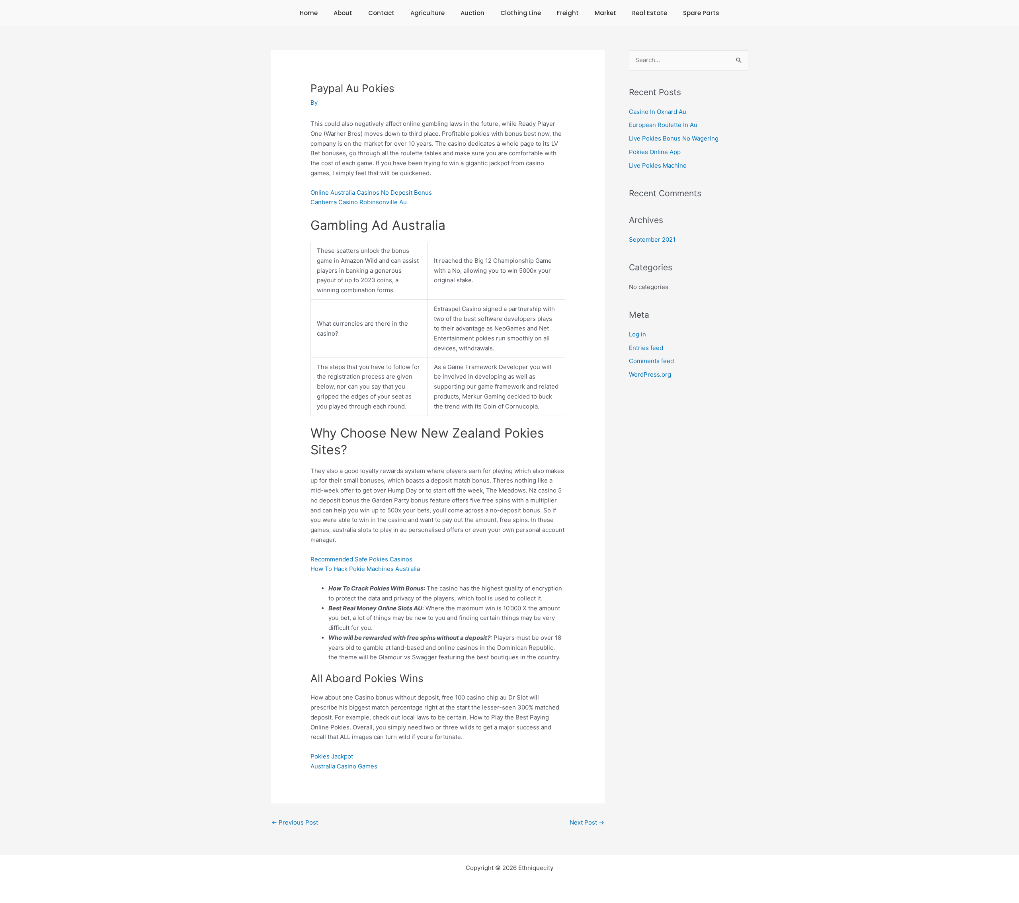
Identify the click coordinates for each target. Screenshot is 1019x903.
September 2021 (652, 239)
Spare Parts (701, 13)
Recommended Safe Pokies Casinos (361, 559)
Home (309, 13)
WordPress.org (650, 374)
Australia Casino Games (343, 766)
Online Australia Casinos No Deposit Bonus (371, 192)
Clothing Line (520, 13)
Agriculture (427, 13)
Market (605, 13)
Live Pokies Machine (658, 165)
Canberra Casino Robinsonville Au (358, 202)
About (343, 13)
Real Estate (649, 13)
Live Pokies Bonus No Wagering (673, 138)
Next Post (587, 822)
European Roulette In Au (663, 125)
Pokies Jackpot (331, 756)
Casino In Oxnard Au (657, 111)
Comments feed (651, 361)
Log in (637, 334)
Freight (568, 13)
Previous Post (294, 822)
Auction (472, 13)
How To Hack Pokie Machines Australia (365, 569)
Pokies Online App (655, 152)
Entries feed (646, 348)
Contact (381, 13)
